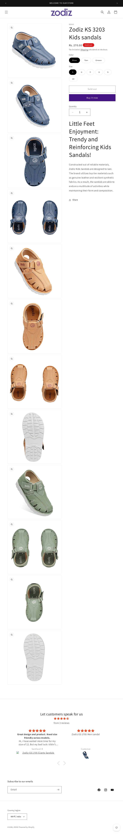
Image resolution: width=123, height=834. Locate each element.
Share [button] (75, 199)
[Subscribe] (58, 789)
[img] (61, 718)
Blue (76, 61)
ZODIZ (16, 827)
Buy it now (92, 97)
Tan (87, 61)
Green (100, 61)
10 (75, 79)
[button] (6, 12)
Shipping (84, 49)
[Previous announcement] (6, 3)
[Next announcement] (117, 3)
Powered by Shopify (26, 827)
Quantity (72, 106)
